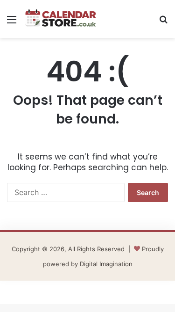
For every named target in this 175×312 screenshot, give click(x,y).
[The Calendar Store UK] (60, 19)
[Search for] (163, 22)
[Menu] (11, 22)
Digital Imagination (106, 264)
